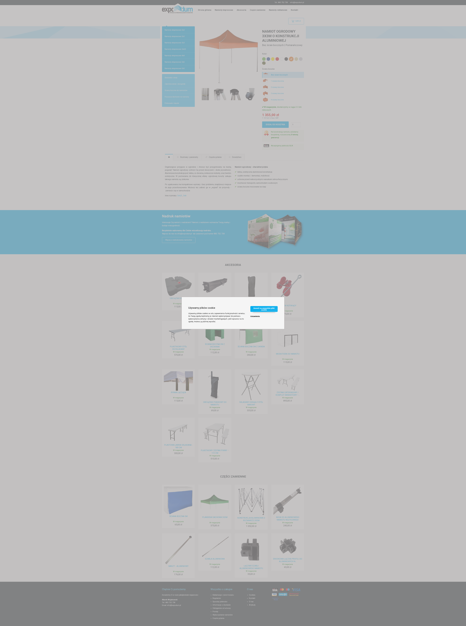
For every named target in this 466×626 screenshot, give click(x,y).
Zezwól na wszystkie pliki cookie (264, 309)
